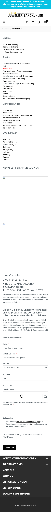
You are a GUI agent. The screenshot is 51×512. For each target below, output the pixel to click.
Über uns (6, 139)
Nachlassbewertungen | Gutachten (17, 125)
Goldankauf (7, 110)
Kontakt (6, 159)
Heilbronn (6, 147)
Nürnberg (6, 154)
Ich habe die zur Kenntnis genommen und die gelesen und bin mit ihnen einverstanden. (26, 424)
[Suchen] (27, 22)
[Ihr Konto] (39, 22)
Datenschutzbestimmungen (28, 422)
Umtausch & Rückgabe (23, 76)
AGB (32, 424)
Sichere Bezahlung (10, 44)
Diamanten (7, 91)
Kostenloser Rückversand (13, 49)
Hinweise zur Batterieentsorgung (16, 99)
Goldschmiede (9, 128)
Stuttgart (12, 144)
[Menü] (4, 22)
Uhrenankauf (8, 113)
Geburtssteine (9, 96)
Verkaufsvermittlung (11, 120)
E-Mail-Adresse (10, 354)
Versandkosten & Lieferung (14, 79)
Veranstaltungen (10, 142)
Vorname (6, 374)
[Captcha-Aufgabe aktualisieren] (45, 396)
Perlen (5, 94)
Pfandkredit (7, 123)
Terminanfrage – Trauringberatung (17, 71)
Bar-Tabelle (7, 89)
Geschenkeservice (10, 73)
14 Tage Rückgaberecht (12, 52)
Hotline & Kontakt (22, 63)
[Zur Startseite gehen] (25, 14)
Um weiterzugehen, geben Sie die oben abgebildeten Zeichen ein (25, 403)
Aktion (6, 344)
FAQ (4, 66)
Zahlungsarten (9, 81)
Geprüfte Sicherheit (11, 47)
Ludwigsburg (8, 149)
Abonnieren (9, 448)
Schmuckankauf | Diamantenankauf (17, 115)
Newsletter (7, 68)
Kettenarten (8, 86)
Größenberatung (27, 83)
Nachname (7, 385)
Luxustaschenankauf (11, 118)
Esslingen (6, 152)
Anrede (6, 364)
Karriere (6, 157)
